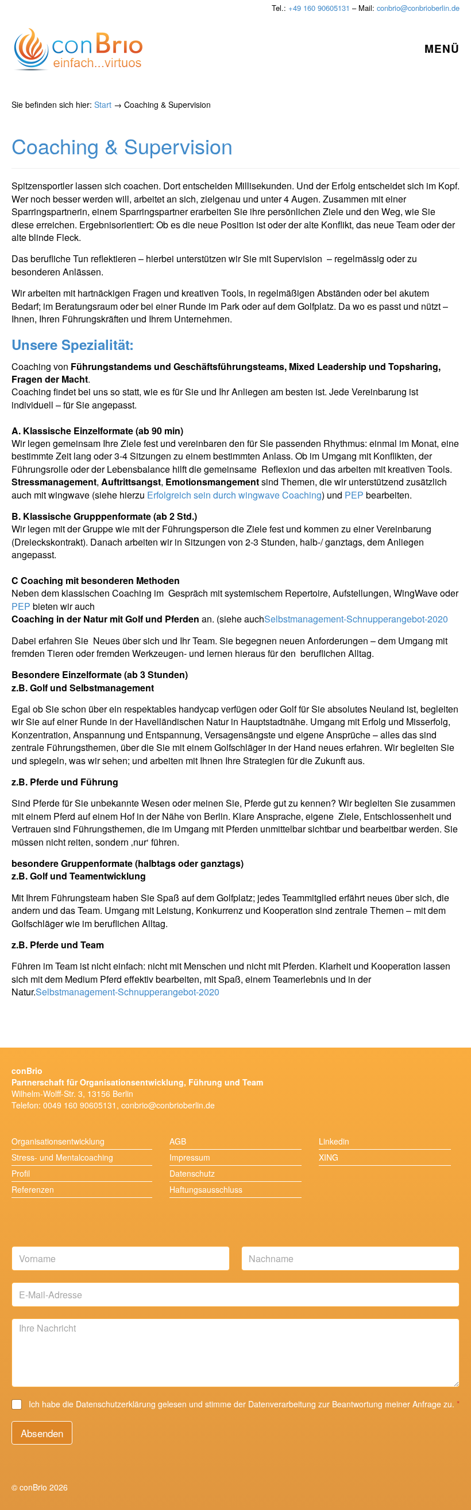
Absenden (42, 1433)
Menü (442, 48)
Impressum (189, 1157)
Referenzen (32, 1189)
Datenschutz (192, 1173)
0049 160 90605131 (80, 1105)
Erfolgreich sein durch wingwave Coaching (234, 494)
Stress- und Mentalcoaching (62, 1157)
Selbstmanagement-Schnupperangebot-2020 (356, 618)
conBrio (78, 50)
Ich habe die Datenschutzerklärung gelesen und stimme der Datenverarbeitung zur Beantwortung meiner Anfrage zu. (244, 1404)
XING (328, 1157)
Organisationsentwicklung (58, 1141)
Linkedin (334, 1141)
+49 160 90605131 (319, 7)
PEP (353, 494)
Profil (20, 1173)
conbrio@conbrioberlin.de (418, 7)
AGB (177, 1141)
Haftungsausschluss (205, 1189)
